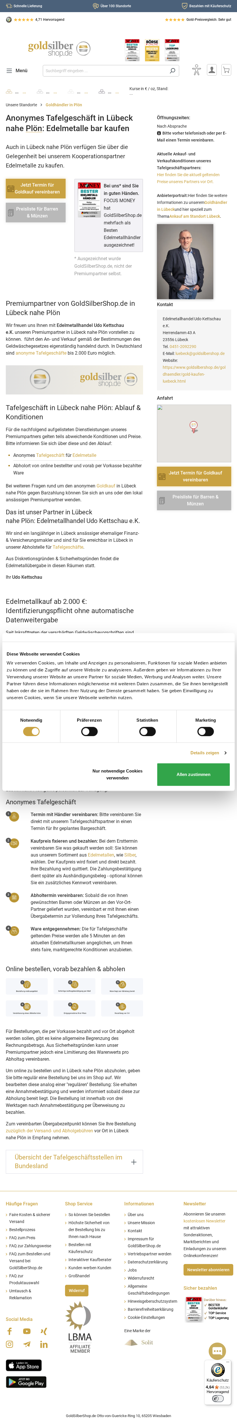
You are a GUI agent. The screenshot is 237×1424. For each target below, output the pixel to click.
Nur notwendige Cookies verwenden (117, 774)
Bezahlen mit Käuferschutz (210, 6)
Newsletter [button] (195, 1204)
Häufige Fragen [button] (22, 1204)
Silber (130, 855)
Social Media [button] (19, 1319)
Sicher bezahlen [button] (200, 1288)
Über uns (136, 1214)
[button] (194, 427)
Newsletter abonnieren (208, 1269)
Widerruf (77, 1290)
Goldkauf (106, 486)
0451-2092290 (183, 346)
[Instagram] (9, 1344)
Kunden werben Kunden (89, 1267)
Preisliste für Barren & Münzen (37, 212)
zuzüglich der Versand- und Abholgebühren (49, 1130)
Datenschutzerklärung (148, 1262)
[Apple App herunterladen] (24, 1364)
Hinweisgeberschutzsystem (152, 1301)
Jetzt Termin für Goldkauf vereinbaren (37, 188)
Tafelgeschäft (50, 455)
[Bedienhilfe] (196, 70)
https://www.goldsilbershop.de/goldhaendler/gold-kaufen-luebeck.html (194, 374)
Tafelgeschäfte (68, 547)
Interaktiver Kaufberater (90, 1259)
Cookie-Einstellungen (146, 1317)
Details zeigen (204, 752)
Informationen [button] (139, 1204)
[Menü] (227, 1363)
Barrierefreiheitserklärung (150, 1309)
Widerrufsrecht (141, 1278)
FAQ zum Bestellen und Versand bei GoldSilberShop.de (29, 1261)
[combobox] (104, 71)
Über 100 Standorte (116, 6)
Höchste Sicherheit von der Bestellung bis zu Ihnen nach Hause (89, 1229)
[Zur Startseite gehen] (59, 49)
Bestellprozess (22, 1229)
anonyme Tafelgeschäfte (41, 353)
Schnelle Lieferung (28, 6)
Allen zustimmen (193, 774)
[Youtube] (27, 1331)
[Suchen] (172, 71)
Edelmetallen (101, 855)
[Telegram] (27, 1344)
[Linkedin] (44, 1344)
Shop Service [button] (78, 1204)
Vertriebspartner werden (149, 1254)
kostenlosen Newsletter (204, 1221)
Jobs (132, 1270)
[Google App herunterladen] (26, 1381)
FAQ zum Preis (22, 1237)
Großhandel (79, 1276)
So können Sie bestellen (89, 1214)
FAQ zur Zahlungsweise (30, 1246)
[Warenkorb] (226, 70)
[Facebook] (9, 1331)
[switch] (89, 731)
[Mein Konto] (212, 70)
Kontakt (135, 1230)
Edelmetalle (84, 455)
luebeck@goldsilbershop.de (200, 353)
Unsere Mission (141, 1222)
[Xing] (44, 1331)
